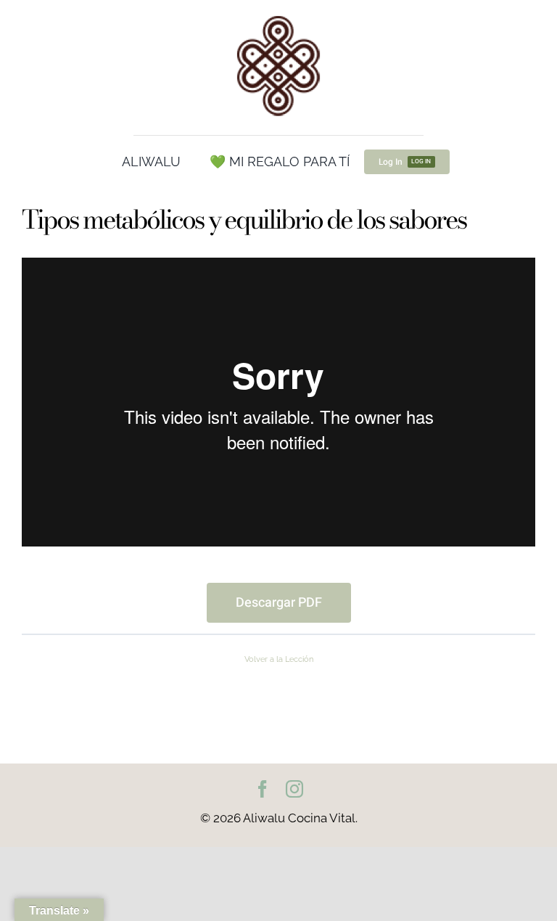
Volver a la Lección (278, 659)
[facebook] (262, 789)
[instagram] (294, 789)
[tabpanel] (278, 440)
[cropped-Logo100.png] (278, 16)
